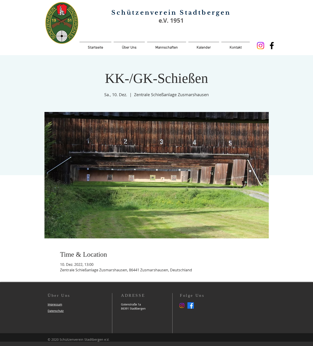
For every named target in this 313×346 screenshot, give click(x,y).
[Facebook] (272, 45)
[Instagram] (260, 45)
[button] (55, 304)
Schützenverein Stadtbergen (171, 12)
